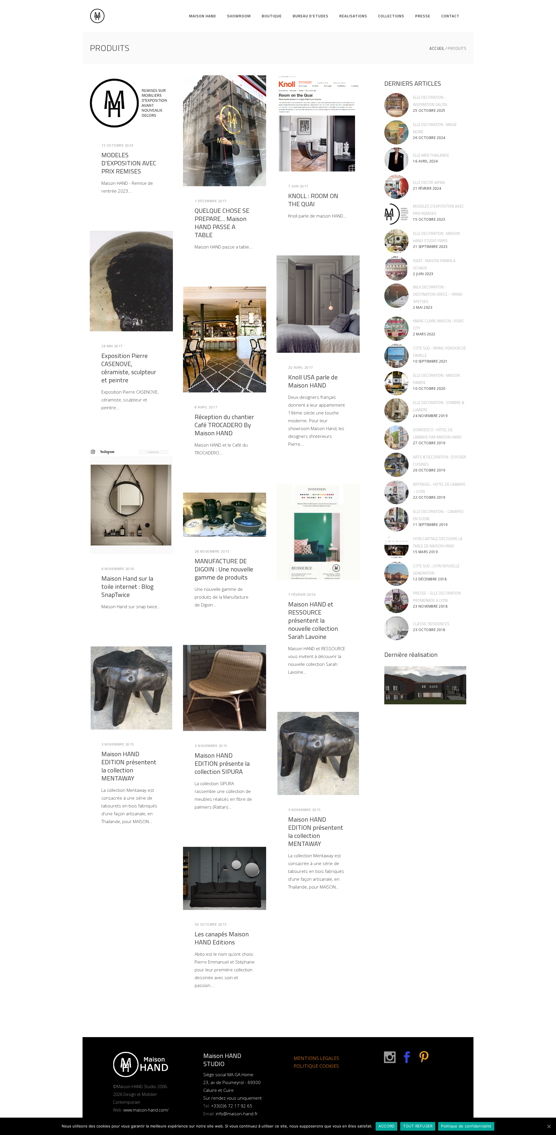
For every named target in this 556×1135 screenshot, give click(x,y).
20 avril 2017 (300, 367)
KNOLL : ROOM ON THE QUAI (313, 200)
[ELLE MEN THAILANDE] (396, 159)
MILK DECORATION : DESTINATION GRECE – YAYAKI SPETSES (437, 294)
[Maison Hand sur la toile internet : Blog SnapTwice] (131, 500)
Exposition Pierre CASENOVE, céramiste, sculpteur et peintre (128, 368)
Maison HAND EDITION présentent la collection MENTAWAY (128, 766)
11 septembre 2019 (430, 524)
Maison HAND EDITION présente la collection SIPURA (222, 763)
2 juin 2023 (423, 273)
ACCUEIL (437, 48)
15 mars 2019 (425, 551)
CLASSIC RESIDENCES (431, 624)
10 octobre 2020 (429, 388)
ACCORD (386, 1126)
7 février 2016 (301, 594)
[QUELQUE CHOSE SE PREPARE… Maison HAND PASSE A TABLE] (224, 130)
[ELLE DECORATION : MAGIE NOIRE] (396, 132)
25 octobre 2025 (429, 110)
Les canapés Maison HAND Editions (222, 938)
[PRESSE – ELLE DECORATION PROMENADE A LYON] (396, 601)
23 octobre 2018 (429, 629)
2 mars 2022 (424, 334)
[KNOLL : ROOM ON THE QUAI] (318, 123)
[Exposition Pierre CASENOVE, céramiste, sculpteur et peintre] (131, 281)
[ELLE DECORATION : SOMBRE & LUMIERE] (396, 410)
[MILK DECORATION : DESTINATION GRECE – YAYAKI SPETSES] (396, 296)
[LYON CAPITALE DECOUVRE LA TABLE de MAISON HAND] (396, 546)
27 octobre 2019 (429, 443)
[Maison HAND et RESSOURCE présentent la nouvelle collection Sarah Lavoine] (318, 532)
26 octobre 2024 (429, 137)
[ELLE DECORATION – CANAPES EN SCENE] (396, 519)
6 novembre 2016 (117, 568)
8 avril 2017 (206, 407)
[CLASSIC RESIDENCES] (396, 628)
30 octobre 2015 (211, 924)
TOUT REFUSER (417, 1126)
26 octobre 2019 (429, 470)
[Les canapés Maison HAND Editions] (224, 878)
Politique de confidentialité (466, 1126)
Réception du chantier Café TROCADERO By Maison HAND (224, 425)
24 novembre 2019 (430, 415)
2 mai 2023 (422, 307)
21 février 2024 (427, 188)
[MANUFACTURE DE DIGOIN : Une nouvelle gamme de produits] (224, 515)
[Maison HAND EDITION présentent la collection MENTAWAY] (131, 688)
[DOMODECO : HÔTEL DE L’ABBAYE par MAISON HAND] (396, 437)
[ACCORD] (549, 1126)
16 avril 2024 (425, 161)
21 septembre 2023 (430, 246)
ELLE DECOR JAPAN (429, 182)
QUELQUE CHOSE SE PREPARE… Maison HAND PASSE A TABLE (222, 223)
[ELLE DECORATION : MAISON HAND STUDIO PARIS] (396, 241)
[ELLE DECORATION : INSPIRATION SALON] (396, 105)
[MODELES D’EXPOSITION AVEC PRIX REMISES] (131, 103)
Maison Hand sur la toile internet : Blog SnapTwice (127, 586)
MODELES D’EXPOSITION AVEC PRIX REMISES (128, 163)
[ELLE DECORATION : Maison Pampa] (396, 383)
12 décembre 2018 (430, 579)
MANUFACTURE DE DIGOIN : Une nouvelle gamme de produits (224, 569)
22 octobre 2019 (429, 497)
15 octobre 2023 (117, 145)
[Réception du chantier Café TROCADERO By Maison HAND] (224, 339)
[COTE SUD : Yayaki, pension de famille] (396, 356)
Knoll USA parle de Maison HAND (313, 381)
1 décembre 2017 (211, 201)
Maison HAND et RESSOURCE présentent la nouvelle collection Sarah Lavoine (313, 620)
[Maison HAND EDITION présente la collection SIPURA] (224, 688)
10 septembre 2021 (430, 361)
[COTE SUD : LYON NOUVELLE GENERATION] (396, 574)
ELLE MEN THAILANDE (431, 155)
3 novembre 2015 (211, 745)
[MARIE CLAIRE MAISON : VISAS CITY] (396, 329)
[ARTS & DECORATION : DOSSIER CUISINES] (396, 465)
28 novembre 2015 (212, 551)
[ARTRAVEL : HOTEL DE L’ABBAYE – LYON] (396, 492)
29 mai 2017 (112, 346)
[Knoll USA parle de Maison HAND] (318, 304)
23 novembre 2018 (430, 606)
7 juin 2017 (298, 186)
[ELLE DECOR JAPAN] (396, 187)
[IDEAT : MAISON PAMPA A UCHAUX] (396, 268)
